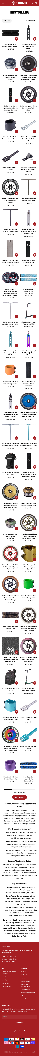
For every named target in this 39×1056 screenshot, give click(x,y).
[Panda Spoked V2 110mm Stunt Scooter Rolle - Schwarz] (10, 187)
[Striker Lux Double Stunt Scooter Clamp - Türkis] (10, 705)
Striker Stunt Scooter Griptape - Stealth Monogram (28, 384)
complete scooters (9, 813)
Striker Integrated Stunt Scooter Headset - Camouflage (10, 536)
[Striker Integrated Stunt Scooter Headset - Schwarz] (10, 63)
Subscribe (19, 1022)
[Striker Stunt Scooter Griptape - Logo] (28, 248)
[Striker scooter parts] (19, 3)
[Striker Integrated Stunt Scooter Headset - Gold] (28, 491)
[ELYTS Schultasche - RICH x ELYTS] (10, 676)
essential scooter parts (28, 813)
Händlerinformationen (8, 977)
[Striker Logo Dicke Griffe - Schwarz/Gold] (10, 615)
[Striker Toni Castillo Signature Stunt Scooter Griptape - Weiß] (10, 646)
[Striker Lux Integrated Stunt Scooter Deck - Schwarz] (28, 32)
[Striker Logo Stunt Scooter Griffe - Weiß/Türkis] (28, 277)
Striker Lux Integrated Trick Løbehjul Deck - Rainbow (29, 353)
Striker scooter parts (15, 1052)
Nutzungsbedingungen (28, 992)
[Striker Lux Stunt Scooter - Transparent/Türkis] (28, 310)
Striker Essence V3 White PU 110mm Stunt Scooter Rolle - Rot (10, 567)
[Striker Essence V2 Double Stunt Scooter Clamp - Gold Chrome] (28, 553)
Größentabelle (6, 986)
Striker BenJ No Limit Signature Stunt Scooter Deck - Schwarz (10, 414)
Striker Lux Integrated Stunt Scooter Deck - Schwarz (29, 46)
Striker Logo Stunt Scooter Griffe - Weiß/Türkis (28, 291)
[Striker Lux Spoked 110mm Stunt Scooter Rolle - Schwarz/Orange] (10, 584)
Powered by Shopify (29, 1052)
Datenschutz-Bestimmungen (25, 985)
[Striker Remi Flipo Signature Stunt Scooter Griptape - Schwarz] (28, 460)
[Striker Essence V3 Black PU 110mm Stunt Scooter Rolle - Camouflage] (28, 522)
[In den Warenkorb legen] (16, 39)
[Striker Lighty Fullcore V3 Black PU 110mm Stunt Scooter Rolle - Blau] (28, 401)
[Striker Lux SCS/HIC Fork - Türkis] (28, 734)
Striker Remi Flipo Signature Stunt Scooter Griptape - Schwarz (28, 474)
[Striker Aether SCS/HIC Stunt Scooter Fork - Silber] (28, 125)
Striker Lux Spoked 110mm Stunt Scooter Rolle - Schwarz (28, 108)
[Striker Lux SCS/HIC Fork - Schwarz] (10, 156)
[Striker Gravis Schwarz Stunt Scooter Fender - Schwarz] (28, 156)
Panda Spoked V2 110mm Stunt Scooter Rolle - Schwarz (10, 200)
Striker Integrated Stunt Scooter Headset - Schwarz (10, 77)
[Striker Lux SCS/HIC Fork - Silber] (28, 705)
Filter (5, 21)
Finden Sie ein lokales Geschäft (9, 972)
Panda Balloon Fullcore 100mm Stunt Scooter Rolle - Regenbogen (10, 748)
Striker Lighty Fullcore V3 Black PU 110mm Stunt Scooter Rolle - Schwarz (28, 77)
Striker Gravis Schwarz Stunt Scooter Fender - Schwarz (28, 170)
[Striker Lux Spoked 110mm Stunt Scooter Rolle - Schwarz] (28, 94)
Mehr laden (19, 797)
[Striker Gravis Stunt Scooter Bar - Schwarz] (10, 218)
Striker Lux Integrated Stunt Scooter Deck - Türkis (10, 353)
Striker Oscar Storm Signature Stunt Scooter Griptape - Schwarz (10, 108)
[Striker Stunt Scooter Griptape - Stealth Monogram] (28, 370)
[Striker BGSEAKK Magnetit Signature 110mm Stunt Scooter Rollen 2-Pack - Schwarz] (10, 277)
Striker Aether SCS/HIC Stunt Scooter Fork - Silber (28, 139)
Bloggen (23, 978)
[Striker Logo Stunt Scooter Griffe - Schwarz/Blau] (28, 765)
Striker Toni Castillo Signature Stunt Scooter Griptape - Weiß (10, 659)
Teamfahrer (5, 983)
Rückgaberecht (25, 989)
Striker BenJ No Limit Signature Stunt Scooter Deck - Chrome (28, 231)
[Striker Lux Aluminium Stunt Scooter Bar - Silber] (10, 310)
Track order (24, 975)
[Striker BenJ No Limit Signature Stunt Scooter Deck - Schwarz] (10, 401)
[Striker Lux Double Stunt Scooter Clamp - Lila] (10, 765)
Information (24, 999)
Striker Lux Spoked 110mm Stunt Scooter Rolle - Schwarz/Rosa (28, 659)
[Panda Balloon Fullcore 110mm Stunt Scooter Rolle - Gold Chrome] (10, 491)
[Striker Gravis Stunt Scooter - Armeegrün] (28, 676)
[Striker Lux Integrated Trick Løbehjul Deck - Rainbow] (28, 339)
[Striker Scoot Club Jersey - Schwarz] (10, 460)
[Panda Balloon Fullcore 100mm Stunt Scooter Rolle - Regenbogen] (10, 734)
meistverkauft (30, 21)
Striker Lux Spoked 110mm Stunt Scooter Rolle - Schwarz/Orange (10, 598)
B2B (22, 995)
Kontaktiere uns (25, 981)
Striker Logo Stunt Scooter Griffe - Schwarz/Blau (28, 779)
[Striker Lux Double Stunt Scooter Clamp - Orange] (10, 370)
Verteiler (4, 980)
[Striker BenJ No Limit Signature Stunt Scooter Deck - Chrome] (28, 218)
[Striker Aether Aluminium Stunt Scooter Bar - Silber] (10, 432)
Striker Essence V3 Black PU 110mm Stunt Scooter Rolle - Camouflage (29, 536)
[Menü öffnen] (3, 3)
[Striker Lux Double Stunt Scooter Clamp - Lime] (28, 584)
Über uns (23, 971)
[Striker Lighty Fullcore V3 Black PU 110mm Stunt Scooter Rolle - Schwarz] (28, 63)
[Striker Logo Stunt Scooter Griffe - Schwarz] (10, 32)
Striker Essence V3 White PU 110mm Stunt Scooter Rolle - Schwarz (28, 628)
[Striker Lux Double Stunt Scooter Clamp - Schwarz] (10, 125)
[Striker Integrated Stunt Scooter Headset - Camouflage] (10, 522)
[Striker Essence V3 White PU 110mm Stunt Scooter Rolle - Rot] (10, 553)
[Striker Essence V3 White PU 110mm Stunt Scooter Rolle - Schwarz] (28, 615)
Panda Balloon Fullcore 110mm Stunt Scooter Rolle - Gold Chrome (10, 505)
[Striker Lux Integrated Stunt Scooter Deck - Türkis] (10, 339)
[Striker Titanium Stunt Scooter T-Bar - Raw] (28, 187)
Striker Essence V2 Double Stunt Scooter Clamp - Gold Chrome (29, 567)
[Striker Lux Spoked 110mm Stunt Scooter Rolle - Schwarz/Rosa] (28, 646)
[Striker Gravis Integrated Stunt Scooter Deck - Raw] (10, 248)
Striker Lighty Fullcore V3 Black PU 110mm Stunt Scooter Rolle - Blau (28, 414)
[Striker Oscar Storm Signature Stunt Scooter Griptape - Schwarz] (10, 94)
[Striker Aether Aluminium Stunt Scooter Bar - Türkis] (28, 432)
